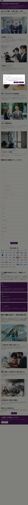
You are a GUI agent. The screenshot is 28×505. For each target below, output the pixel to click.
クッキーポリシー (10, 80)
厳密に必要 (16, 82)
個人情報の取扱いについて (15, 80)
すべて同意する (21, 82)
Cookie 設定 (5, 82)
